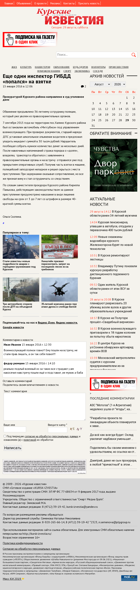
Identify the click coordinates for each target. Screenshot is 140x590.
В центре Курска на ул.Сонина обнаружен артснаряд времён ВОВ (111, 347)
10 (93, 109)
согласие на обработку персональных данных (51, 436)
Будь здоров (80, 67)
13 (113, 109)
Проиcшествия (119, 67)
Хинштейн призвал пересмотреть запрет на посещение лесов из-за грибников (55, 265)
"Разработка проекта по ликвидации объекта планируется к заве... (113, 422)
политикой (30, 439)
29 (127, 120)
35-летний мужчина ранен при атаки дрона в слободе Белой (59, 305)
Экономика (82, 71)
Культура (26, 67)
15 (127, 109)
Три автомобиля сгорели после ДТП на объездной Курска (17, 307)
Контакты (69, 3)
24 (93, 120)
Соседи (98, 71)
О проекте (40, 3)
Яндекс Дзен (46, 322)
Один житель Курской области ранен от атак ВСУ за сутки (109, 288)
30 (133, 120)
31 (93, 125)
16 (133, 109)
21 (120, 114)
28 (120, 120)
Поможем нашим (48, 71)
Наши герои (42, 67)
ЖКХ (14, 67)
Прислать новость (89, 3)
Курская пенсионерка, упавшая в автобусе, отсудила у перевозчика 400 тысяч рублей (111, 226)
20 (113, 114)
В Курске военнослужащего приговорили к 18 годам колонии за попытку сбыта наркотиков (113, 332)
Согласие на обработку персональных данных (31, 549)
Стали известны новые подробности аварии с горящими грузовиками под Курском (19, 265)
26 (106, 120)
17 (93, 114)
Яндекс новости (66, 322)
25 (100, 120)
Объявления (24, 3)
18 (100, 114)
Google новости (13, 327)
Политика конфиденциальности (23, 543)
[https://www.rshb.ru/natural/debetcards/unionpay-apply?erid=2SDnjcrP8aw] (44, 473)
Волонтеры (98, 67)
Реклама (55, 3)
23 (133, 114)
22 (127, 114)
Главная (9, 3)
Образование (61, 67)
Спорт (67, 71)
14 (120, 109)
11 (100, 109)
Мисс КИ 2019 (12, 579)
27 (113, 120)
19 (106, 114)
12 (106, 109)
